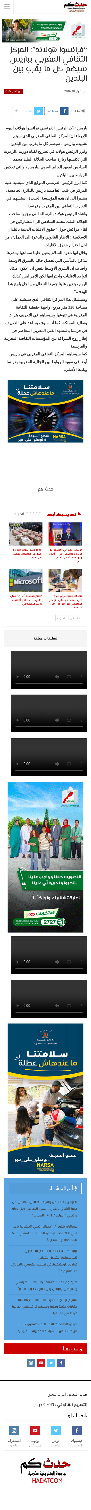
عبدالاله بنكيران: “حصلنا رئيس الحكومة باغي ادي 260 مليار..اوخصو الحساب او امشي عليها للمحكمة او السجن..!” (43, 1233)
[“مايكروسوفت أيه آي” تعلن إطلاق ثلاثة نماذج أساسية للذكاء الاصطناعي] (25, 580)
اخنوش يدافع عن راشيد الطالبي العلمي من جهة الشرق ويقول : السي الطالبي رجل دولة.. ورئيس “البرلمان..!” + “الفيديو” (44, 1209)
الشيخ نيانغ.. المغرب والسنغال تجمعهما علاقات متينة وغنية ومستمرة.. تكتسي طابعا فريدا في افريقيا (44, 1307)
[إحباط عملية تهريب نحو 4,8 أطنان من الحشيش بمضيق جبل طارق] (25, 534)
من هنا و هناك (13, 91)
